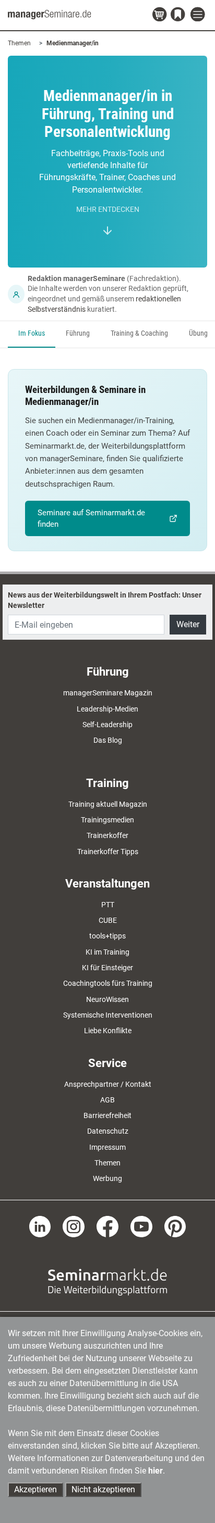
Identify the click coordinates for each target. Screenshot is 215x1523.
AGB (107, 1100)
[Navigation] (198, 14)
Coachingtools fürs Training (107, 983)
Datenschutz (107, 1131)
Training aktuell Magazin (107, 804)
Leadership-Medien (107, 709)
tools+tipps (107, 936)
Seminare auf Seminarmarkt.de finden (91, 518)
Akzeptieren (35, 1489)
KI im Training (107, 952)
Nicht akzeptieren (103, 1489)
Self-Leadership (107, 724)
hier (155, 1471)
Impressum (107, 1147)
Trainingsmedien (107, 820)
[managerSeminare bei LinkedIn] (40, 1226)
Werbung (107, 1178)
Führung (78, 333)
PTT (107, 904)
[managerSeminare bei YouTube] (141, 1226)
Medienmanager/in (72, 43)
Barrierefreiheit (107, 1115)
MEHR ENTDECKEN (107, 209)
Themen (19, 43)
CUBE (108, 920)
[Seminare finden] (107, 1281)
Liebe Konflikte (108, 1030)
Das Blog (107, 740)
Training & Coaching (139, 333)
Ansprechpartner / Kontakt (107, 1084)
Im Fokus (31, 333)
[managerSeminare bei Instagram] (73, 1226)
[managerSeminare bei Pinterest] (175, 1226)
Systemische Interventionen (107, 1015)
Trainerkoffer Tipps (107, 851)
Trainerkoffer (107, 835)
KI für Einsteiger (107, 967)
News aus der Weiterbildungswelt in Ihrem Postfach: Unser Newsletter (104, 600)
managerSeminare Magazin (107, 693)
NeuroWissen (107, 999)
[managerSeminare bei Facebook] (107, 1226)
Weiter (187, 624)
